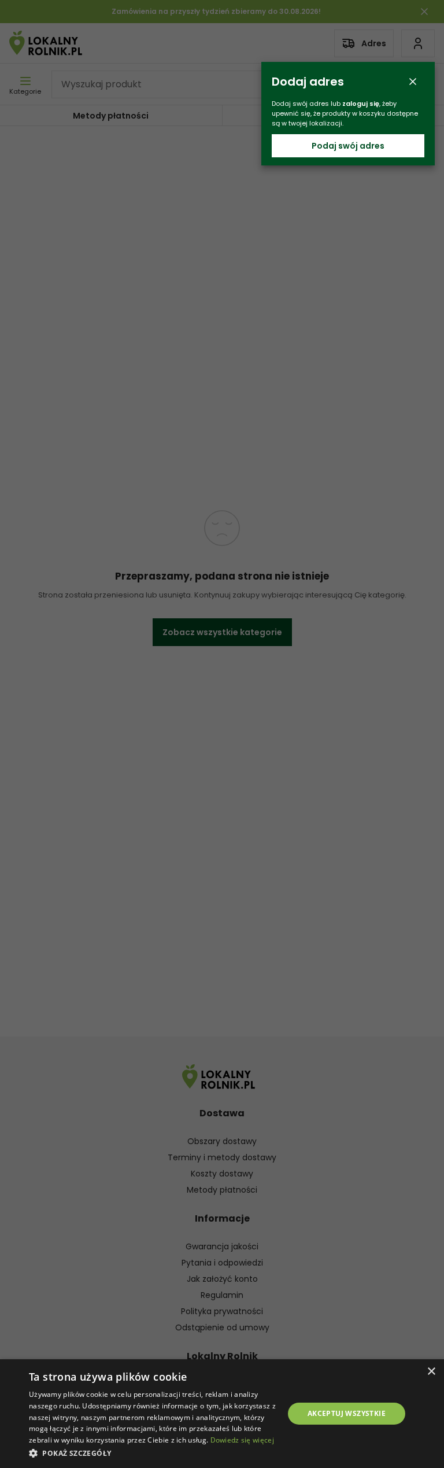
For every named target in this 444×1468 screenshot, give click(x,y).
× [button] (431, 1371)
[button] (152, 1452)
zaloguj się (360, 103)
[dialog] (222, 1413)
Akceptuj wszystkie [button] (347, 1413)
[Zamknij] (412, 81)
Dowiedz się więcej (242, 1440)
